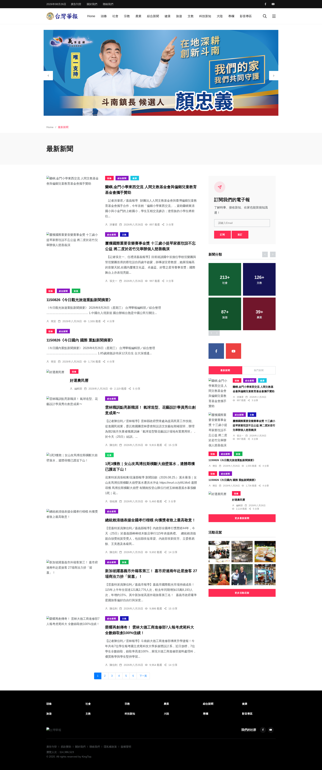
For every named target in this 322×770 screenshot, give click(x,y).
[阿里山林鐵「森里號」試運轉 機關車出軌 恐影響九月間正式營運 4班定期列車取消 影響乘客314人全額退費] (241, 551)
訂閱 (222, 234)
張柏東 (113, 501)
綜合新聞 (153, 16)
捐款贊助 (66, 746)
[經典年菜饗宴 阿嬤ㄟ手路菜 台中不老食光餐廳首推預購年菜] (265, 551)
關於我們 (92, 4)
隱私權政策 (110, 746)
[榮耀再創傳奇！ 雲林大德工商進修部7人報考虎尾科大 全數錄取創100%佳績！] (73, 621)
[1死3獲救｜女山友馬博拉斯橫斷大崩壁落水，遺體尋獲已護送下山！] (73, 458)
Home (91, 16)
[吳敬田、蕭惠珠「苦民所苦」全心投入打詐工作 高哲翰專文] (241, 574)
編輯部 (78, 388)
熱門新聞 (259, 370)
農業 (138, 16)
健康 (168, 16)
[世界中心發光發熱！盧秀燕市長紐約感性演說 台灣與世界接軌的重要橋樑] (265, 574)
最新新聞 (225, 370)
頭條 (104, 16)
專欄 (231, 16)
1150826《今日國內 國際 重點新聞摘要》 (80, 340)
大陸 (220, 16)
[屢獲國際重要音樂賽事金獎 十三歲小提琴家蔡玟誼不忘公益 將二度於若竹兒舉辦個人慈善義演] (73, 240)
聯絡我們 (108, 4)
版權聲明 (126, 746)
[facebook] (265, 4)
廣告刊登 (76, 4)
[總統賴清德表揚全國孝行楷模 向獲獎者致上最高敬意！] (73, 514)
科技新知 (205, 16)
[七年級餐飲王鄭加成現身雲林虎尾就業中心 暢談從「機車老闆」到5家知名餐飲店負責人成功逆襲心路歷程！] (219, 551)
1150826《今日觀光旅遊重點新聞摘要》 (79, 300)
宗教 (127, 16)
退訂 (240, 234)
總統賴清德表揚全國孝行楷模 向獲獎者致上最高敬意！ (150, 520)
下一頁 (143, 676)
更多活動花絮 (242, 593)
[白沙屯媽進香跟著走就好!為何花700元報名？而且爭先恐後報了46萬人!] (219, 574)
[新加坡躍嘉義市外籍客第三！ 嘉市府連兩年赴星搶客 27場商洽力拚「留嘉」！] (73, 567)
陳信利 (113, 445)
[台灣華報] (62, 16)
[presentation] (48, 75)
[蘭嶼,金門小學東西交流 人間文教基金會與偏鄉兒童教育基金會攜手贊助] (73, 181)
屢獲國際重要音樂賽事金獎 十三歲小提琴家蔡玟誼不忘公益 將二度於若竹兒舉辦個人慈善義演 (254, 425)
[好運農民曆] (55, 371)
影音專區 (246, 16)
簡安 (53, 321)
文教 (191, 16)
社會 (115, 16)
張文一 (113, 280)
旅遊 (179, 16)
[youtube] (273, 4)
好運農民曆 (79, 380)
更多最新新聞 (242, 518)
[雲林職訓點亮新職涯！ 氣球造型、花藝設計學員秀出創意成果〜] (73, 401)
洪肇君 (113, 224)
